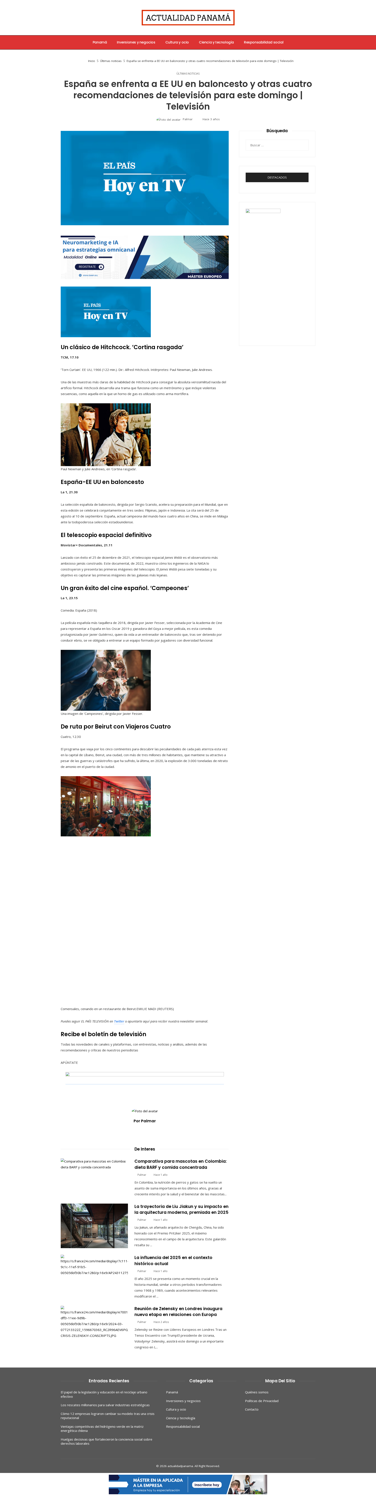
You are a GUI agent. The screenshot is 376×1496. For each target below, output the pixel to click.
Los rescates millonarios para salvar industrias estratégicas (105, 1405)
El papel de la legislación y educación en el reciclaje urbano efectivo (104, 1394)
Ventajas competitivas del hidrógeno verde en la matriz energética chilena (102, 1428)
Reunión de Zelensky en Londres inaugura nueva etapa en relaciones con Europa (178, 1312)
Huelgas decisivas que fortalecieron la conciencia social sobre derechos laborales (106, 1441)
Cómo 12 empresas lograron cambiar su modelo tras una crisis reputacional (107, 1415)
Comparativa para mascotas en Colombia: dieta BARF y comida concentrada (180, 1164)
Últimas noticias (188, 73)
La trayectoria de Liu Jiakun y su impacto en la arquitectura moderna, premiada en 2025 (181, 1209)
